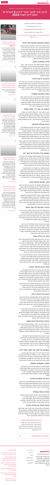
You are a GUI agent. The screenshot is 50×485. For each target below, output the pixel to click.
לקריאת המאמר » (11, 61)
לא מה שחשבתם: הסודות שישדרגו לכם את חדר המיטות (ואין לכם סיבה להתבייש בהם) (9, 458)
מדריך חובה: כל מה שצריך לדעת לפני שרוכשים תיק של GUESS (8, 44)
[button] (25, 2)
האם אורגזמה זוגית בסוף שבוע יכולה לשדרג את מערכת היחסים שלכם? (9, 188)
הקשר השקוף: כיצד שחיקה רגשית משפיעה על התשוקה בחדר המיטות (8, 474)
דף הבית (39, 8)
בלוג (36, 8)
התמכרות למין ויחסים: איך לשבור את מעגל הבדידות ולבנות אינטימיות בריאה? (8, 85)
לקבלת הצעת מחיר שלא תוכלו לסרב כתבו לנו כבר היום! (33, 36)
